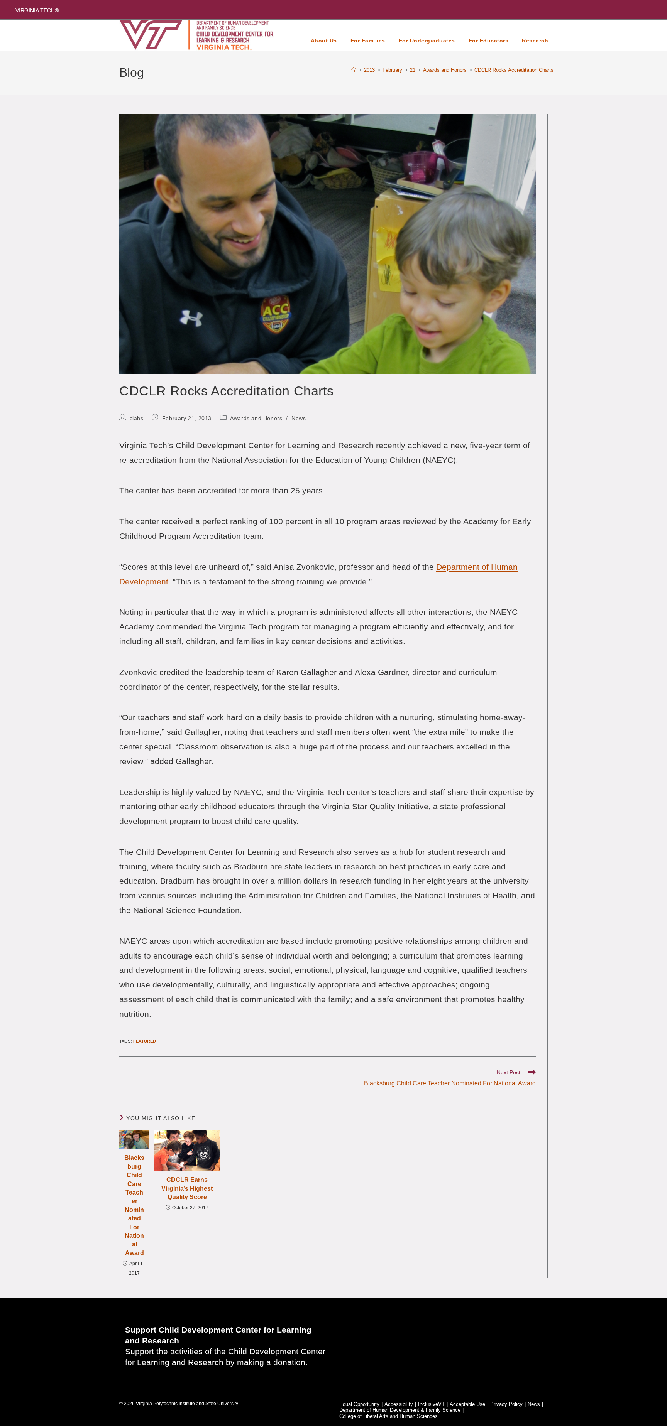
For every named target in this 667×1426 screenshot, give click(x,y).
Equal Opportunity (359, 1404)
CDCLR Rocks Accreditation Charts (514, 70)
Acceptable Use (467, 1404)
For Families (367, 40)
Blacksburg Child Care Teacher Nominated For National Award (134, 1205)
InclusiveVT (431, 1404)
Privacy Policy (506, 1404)
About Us (324, 40)
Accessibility (398, 1404)
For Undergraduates (427, 40)
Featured (144, 1041)
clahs (137, 418)
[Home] (353, 70)
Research (535, 40)
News (298, 418)
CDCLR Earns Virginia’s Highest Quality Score (187, 1188)
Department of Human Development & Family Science (399, 1410)
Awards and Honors (256, 418)
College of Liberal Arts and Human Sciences (388, 1416)
